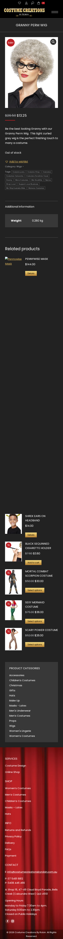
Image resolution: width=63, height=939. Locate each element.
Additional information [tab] (19, 207)
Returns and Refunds (18, 830)
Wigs (19, 166)
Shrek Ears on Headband (35, 518)
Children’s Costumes (22, 680)
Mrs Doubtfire (36, 180)
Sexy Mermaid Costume (35, 604)
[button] (53, 42)
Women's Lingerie (20, 731)
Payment (10, 855)
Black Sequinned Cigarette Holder (38, 546)
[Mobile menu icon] (55, 12)
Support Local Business (28, 184)
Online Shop (12, 772)
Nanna (48, 180)
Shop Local (11, 184)
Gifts (12, 690)
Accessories (16, 675)
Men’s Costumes (19, 715)
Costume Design (15, 765)
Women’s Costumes (22, 736)
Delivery (10, 843)
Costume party (19, 172)
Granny (9, 180)
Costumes (47, 172)
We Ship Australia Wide (15, 188)
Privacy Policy (13, 836)
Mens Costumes (21, 180)
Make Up (14, 700)
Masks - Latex (17, 705)
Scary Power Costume (41, 630)
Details (31, 273)
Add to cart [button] (33, 562)
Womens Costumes (36, 188)
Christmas (15, 685)
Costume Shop (34, 172)
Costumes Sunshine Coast (37, 176)
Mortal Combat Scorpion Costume (39, 573)
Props (12, 721)
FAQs (8, 849)
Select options (35, 590)
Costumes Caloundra (14, 176)
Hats (12, 695)
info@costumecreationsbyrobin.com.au (32, 872)
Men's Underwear (20, 710)
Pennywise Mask (36, 259)
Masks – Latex (13, 807)
